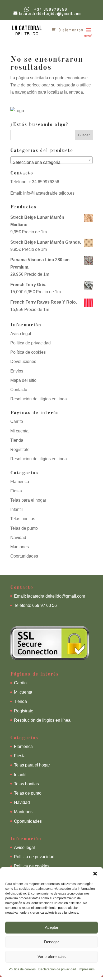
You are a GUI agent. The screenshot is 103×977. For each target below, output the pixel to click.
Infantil (16, 509)
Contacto (18, 389)
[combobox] (51, 160)
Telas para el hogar (28, 500)
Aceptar (51, 927)
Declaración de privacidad (57, 969)
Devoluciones (23, 361)
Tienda (16, 440)
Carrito (16, 421)
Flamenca (19, 481)
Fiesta (16, 491)
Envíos (16, 371)
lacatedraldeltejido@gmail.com (56, 596)
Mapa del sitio (23, 380)
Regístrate (20, 449)
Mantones (19, 547)
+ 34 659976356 (43, 181)
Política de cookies (22, 969)
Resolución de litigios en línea (38, 399)
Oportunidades (24, 556)
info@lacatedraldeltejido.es (48, 193)
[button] (95, 873)
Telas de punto (24, 528)
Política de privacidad (30, 343)
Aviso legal (20, 333)
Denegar (51, 942)
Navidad (18, 537)
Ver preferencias (52, 956)
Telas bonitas (22, 518)
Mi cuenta (19, 431)
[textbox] (51, 162)
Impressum (87, 969)
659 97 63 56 (44, 605)
